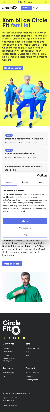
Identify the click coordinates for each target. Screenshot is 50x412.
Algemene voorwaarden (10, 398)
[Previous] (4, 2)
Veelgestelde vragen (33, 348)
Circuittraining (8, 352)
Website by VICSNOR (10, 405)
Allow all (25, 221)
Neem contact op (32, 373)
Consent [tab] (8, 182)
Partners (8, 368)
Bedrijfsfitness (8, 373)
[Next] (46, 2)
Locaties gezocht (32, 380)
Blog (27, 352)
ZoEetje (5, 376)
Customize (23, 228)
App (27, 355)
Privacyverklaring (8, 400)
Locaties (6, 348)
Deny (25, 235)
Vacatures (29, 376)
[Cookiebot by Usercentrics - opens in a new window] (37, 175)
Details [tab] (25, 182)
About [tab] (41, 182)
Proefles (6, 355)
